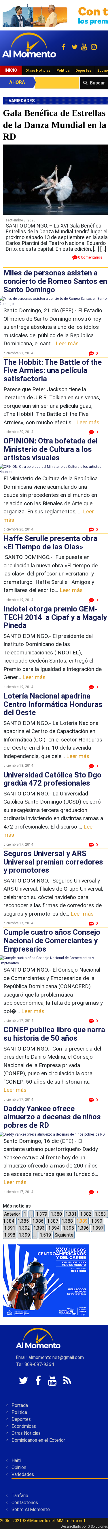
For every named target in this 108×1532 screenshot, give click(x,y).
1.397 (97, 1228)
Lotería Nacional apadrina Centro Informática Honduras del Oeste (53, 704)
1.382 (85, 1214)
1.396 (83, 1228)
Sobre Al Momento (31, 1509)
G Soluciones (98, 1526)
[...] (103, 249)
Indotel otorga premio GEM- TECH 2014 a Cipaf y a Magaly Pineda (55, 617)
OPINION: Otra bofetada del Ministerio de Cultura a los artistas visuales (50, 449)
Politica (19, 1412)
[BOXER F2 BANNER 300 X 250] (46, 1280)
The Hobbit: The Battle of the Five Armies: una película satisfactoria (52, 370)
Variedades (23, 1474)
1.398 (9, 1235)
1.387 (52, 1221)
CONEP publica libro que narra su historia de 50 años (54, 1033)
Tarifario (20, 1495)
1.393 (39, 1228)
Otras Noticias (37, 70)
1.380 (56, 1214)
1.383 (100, 1214)
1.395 (68, 1228)
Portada (20, 1405)
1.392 (24, 1228)
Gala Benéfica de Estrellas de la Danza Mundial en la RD (54, 125)
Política (62, 70)
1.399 (24, 1235)
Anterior (12, 1214)
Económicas (24, 1426)
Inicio (11, 70)
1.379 (41, 1214)
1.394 (53, 1228)
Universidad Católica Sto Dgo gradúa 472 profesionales (52, 779)
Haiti (16, 1460)
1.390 (96, 1221)
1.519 (45, 1235)
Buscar (97, 83)
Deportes (83, 70)
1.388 (67, 1221)
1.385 (23, 1221)
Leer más (67, 343)
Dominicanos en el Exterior (38, 1440)
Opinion (19, 1467)
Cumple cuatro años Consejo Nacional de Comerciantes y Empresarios (51, 940)
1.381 (71, 1214)
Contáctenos (25, 1502)
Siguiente (63, 1235)
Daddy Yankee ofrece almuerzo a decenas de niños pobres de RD (52, 1116)
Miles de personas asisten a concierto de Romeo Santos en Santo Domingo (55, 281)
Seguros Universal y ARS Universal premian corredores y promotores (53, 861)
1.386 (37, 1221)
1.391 (9, 1228)
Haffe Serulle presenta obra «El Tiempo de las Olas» (50, 542)
